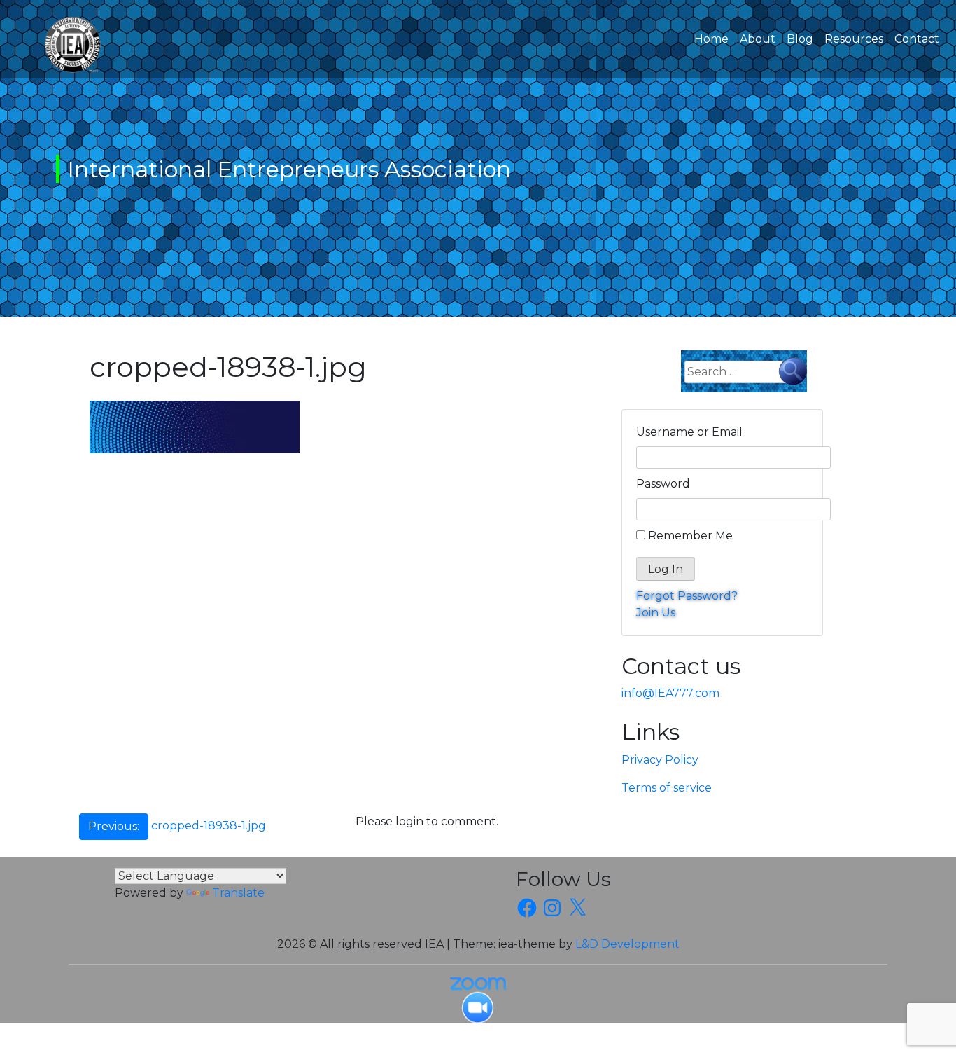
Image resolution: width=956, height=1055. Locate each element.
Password (663, 483)
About (757, 39)
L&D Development (627, 944)
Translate (238, 892)
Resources (853, 39)
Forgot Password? (687, 595)
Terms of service (666, 787)
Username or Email (689, 432)
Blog (800, 39)
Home (714, 39)
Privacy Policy (659, 759)
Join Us (655, 612)
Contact (916, 39)
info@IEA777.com (670, 693)
